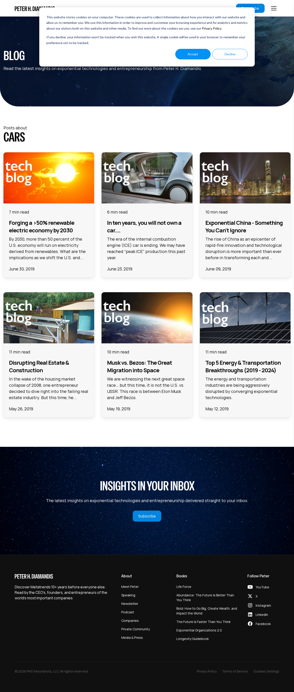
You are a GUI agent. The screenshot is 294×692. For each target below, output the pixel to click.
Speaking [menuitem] (128, 595)
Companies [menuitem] (130, 620)
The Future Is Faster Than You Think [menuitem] (203, 622)
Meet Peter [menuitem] (130, 586)
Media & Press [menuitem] (132, 637)
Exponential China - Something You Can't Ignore (244, 226)
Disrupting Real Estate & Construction (39, 366)
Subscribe (147, 516)
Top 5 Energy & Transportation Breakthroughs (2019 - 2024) (243, 366)
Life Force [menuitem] (183, 586)
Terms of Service (235, 671)
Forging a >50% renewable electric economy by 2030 (41, 226)
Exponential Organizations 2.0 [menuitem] (199, 630)
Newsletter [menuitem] (129, 603)
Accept (193, 54)
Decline (230, 54)
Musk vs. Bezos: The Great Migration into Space (139, 366)
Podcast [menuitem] (127, 612)
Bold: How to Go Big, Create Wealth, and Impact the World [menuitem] (206, 610)
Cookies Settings (266, 671)
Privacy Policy (211, 28)
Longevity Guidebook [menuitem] (192, 638)
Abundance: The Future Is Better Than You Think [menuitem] (205, 597)
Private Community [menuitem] (135, 629)
